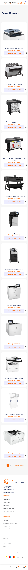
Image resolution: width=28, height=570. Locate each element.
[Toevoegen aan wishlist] (24, 29)
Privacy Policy (7, 529)
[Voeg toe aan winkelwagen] (24, 24)
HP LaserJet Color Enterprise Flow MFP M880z (14, 233)
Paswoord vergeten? (9, 511)
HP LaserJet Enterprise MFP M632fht (14, 414)
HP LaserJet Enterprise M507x (14, 305)
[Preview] (24, 31)
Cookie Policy (7, 526)
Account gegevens (9, 508)
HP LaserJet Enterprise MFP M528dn (14, 378)
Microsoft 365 (7, 544)
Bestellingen (7, 499)
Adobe (5, 541)
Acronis (6, 538)
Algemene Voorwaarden (10, 523)
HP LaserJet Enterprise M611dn (14, 342)
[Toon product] (24, 27)
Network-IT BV (11, 552)
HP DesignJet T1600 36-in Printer (14, 84)
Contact (6, 520)
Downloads (7, 502)
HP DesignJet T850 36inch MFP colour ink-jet (14, 196)
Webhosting (7, 547)
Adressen (6, 505)
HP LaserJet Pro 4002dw (14, 451)
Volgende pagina (19, 465)
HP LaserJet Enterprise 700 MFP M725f (14, 269)
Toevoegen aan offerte (14, 53)
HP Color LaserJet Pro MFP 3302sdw (14, 48)
